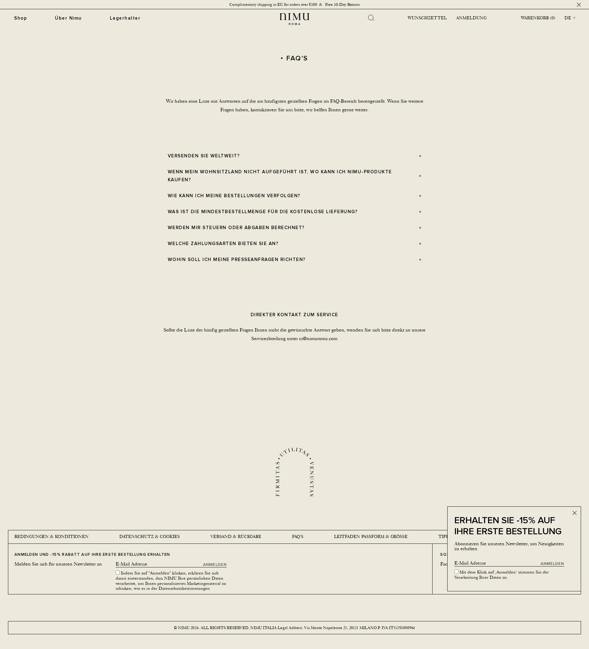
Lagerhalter (125, 18)
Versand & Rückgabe (235, 536)
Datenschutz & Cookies (149, 536)
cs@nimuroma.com (318, 338)
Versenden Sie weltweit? (204, 155)
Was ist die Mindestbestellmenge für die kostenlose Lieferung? (263, 211)
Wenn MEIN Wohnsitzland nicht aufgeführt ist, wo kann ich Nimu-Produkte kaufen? (280, 175)
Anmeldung (471, 17)
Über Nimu (68, 18)
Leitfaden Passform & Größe (371, 536)
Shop (20, 18)
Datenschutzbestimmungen (184, 588)
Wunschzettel (427, 17)
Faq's (297, 536)
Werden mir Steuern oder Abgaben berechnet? (236, 227)
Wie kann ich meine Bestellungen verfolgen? (234, 195)
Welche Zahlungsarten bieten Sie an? (223, 243)
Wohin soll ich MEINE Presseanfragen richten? (237, 259)
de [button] (567, 17)
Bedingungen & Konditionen (51, 536)
